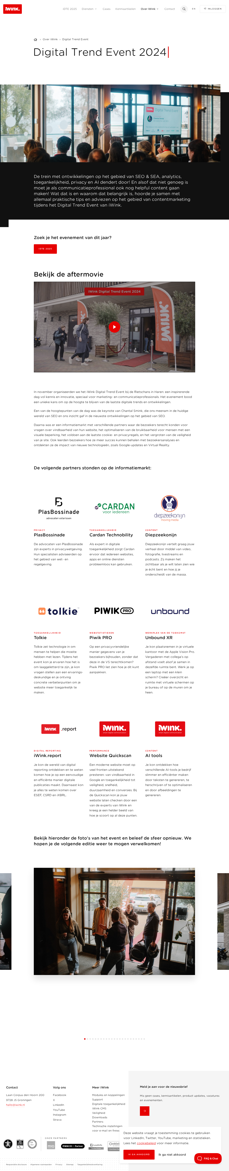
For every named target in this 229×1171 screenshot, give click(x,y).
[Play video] (114, 327)
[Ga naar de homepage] (12, 9)
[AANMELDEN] (144, 1111)
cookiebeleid (146, 1143)
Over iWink (50, 39)
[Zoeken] (184, 9)
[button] (85, 1039)
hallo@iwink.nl (15, 1104)
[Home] (36, 40)
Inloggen (215, 9)
